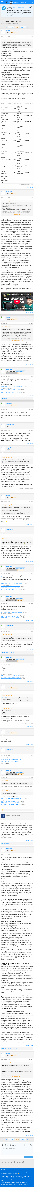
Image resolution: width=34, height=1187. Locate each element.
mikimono (9, 403)
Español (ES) (5, 1169)
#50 (32, 573)
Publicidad (12, 1172)
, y (10, 1048)
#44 (32, 376)
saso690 (8, 30)
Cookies (15, 1173)
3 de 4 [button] (17, 27)
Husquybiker (10, 424)
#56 (32, 755)
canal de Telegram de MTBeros (21, 7)
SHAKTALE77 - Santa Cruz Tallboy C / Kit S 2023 (11, 387)
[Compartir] (30, 37)
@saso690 (4, 576)
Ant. (12, 27)
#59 (32, 854)
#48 (32, 501)
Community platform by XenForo (14, 1182)
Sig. (22, 27)
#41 (32, 36)
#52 (32, 631)
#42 (32, 197)
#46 (32, 430)
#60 (32, 1059)
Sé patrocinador (5, 1172)
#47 (32, 454)
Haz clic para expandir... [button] (17, 214)
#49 (32, 535)
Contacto (19, 1172)
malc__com (9, 191)
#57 (32, 777)
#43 (32, 323)
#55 (32, 737)
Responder (30, 187)
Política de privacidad (6, 1173)
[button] (2, 2)
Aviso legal (24, 1172)
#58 (32, 821)
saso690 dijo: (5, 201)
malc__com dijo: (6, 40)
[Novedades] (28, 2)
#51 (32, 603)
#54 (32, 692)
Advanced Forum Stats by (14, 1184)
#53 (32, 664)
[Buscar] (32, 2)
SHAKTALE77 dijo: (6, 457)
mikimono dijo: (5, 1063)
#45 (32, 409)
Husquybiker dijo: (6, 505)
